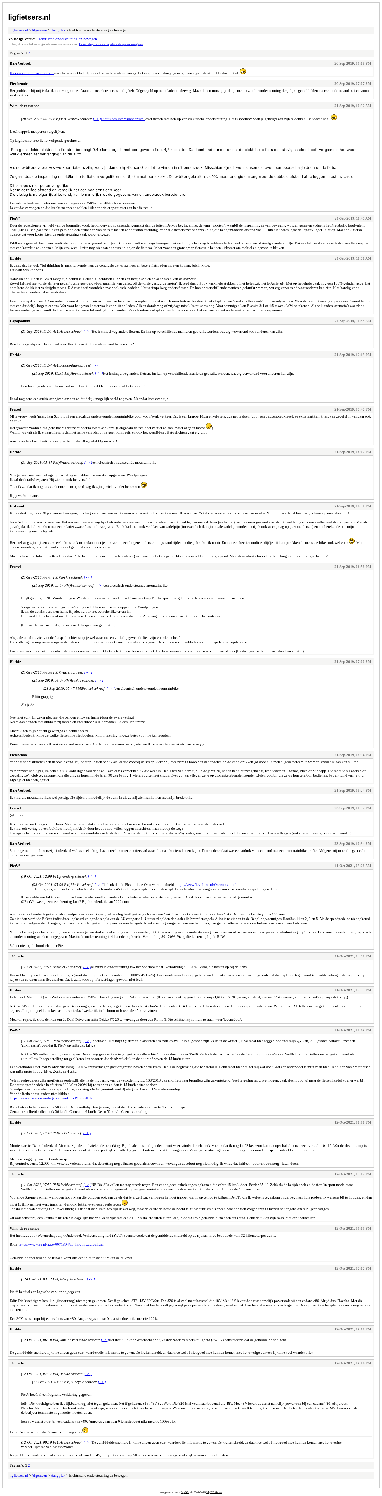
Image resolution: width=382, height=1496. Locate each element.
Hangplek (58, 30)
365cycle (17, 956)
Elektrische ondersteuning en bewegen (67, 39)
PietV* (15, 218)
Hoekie (15, 258)
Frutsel (15, 409)
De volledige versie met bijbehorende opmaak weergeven (111, 44)
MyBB (185, 1492)
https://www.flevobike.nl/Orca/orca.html (206, 884)
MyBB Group (214, 1492)
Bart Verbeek (20, 63)
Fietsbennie (19, 83)
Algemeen (39, 30)
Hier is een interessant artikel (32, 73)
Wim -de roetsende (24, 106)
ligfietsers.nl (29, 17)
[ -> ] (97, 119)
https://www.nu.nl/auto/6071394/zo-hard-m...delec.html (61, 1244)
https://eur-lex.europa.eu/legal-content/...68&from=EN (51, 1098)
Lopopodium (20, 321)
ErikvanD (17, 506)
